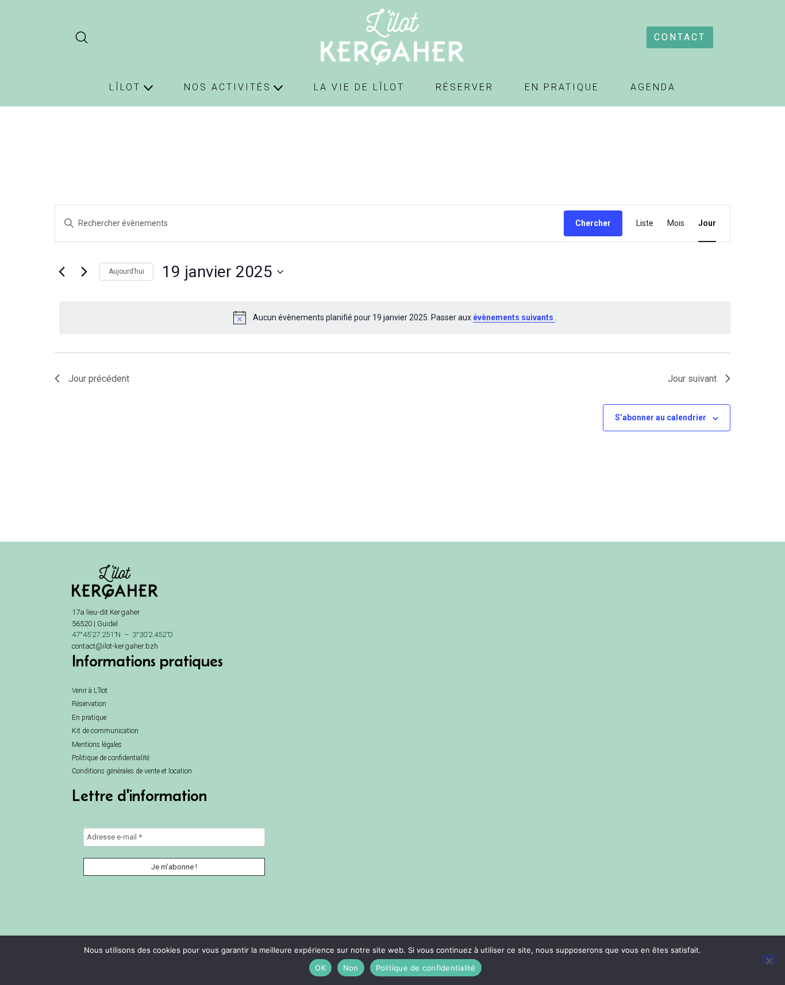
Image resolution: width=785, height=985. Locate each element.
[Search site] (81, 37)
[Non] (768, 959)
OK (320, 967)
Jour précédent (98, 378)
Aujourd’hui (126, 271)
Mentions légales (97, 745)
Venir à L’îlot (89, 691)
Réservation (89, 704)
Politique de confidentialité (110, 758)
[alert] (394, 317)
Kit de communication (105, 731)
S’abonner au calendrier (660, 417)
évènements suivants (514, 317)
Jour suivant (692, 378)
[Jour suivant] (84, 272)
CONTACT (680, 37)
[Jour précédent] (61, 272)
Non (351, 967)
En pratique (89, 718)
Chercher (593, 223)
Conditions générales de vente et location (132, 771)
